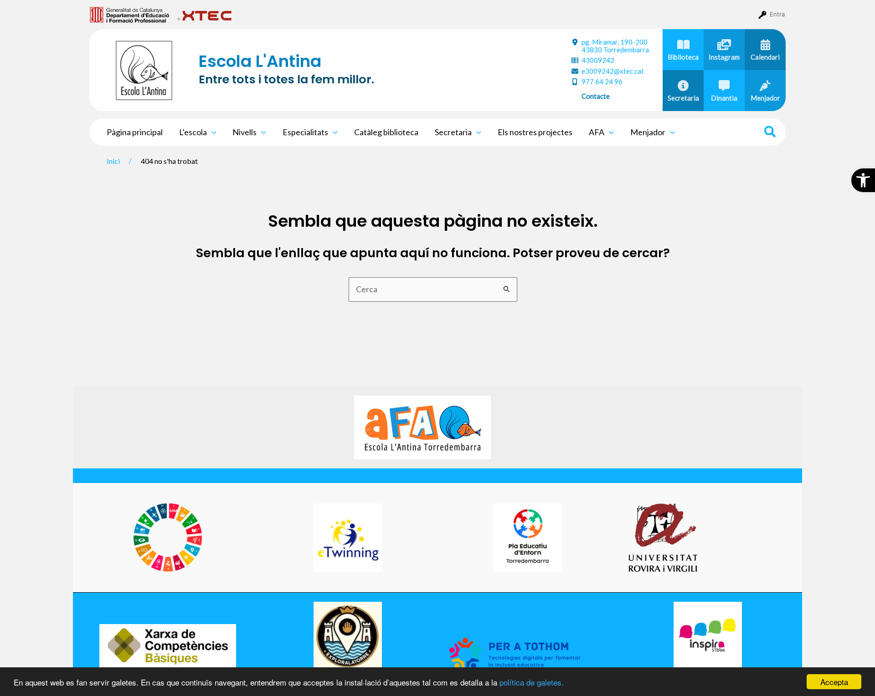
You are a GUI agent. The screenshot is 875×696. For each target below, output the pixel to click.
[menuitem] (130, 14)
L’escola (193, 132)
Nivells (244, 132)
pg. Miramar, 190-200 (615, 46)
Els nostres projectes (535, 132)
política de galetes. (531, 682)
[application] (211, 132)
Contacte (596, 96)
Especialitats (305, 132)
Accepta (834, 681)
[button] (863, 180)
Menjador (647, 132)
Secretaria (453, 132)
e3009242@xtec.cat (613, 71)
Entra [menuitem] (777, 14)
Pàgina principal (135, 132)
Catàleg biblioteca (386, 132)
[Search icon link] (770, 133)
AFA (596, 132)
